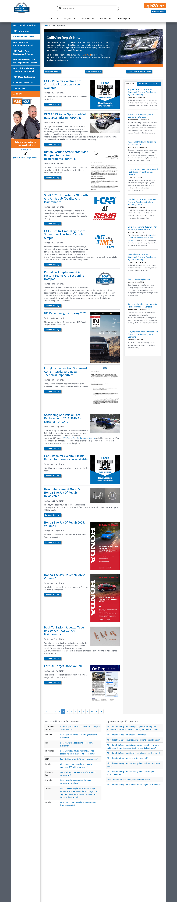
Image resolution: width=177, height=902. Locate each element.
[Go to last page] (101, 711)
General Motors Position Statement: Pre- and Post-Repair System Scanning (142, 257)
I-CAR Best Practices (23, 82)
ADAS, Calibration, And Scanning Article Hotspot (142, 143)
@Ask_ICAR (86, 54)
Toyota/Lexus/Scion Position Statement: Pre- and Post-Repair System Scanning (142, 92)
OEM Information (21, 31)
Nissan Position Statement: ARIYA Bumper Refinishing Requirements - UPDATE (66, 155)
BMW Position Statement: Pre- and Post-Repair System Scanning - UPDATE (143, 172)
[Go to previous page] (51, 711)
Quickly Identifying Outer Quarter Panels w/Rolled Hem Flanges (142, 228)
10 (92, 711)
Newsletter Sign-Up (52, 71)
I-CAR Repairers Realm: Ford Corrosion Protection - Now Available (62, 84)
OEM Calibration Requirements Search (23, 44)
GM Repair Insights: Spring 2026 (65, 313)
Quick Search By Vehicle (24, 25)
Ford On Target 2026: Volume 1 (64, 666)
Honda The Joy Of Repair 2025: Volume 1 (64, 524)
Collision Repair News (23, 36)
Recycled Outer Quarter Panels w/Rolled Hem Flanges (141, 238)
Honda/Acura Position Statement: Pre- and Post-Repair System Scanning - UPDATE (142, 202)
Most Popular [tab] (130, 83)
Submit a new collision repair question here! (25, 143)
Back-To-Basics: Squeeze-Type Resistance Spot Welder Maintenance (64, 631)
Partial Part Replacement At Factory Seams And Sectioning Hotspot (64, 275)
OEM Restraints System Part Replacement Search (25, 61)
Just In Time (19, 88)
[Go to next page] (96, 711)
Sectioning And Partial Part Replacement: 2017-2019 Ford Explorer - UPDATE (63, 418)
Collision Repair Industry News (139, 71)
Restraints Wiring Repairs (139, 279)
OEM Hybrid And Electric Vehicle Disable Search (24, 70)
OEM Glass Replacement (24, 77)
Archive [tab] (155, 83)
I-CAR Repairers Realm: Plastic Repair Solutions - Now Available (65, 458)
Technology (122, 18)
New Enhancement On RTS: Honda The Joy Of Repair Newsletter (62, 492)
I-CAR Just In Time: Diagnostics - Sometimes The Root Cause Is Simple (65, 234)
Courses (51, 18)
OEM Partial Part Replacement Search (23, 52)
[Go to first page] (46, 711)
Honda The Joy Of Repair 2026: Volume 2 (64, 577)
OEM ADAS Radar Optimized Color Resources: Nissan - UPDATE (66, 116)
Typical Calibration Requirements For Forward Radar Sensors (142, 305)
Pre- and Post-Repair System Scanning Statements (140, 115)
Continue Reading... (53, 104)
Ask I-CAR (17, 93)
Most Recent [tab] (143, 83)
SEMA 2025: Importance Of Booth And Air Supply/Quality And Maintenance (66, 198)
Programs (68, 18)
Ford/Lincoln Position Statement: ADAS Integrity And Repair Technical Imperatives (66, 371)
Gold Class (86, 18)
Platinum (104, 18)
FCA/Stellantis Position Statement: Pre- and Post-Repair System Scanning (143, 334)
